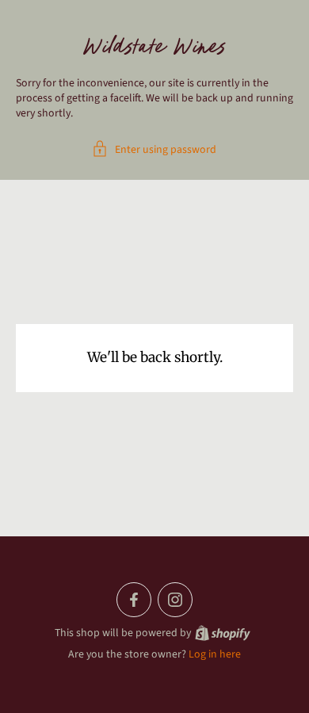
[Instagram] (175, 599)
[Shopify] (222, 633)
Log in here (215, 654)
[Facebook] (133, 599)
